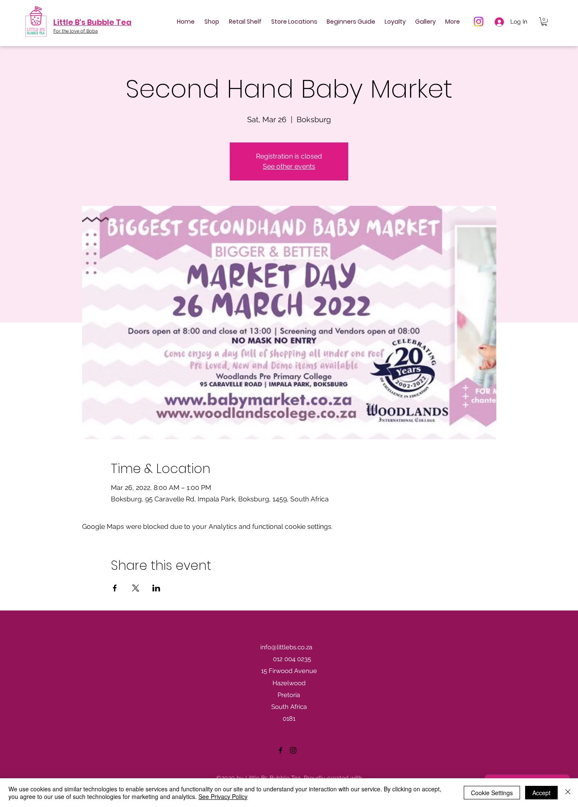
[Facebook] (280, 750)
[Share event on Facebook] (115, 588)
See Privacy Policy (223, 796)
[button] (544, 21)
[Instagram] (478, 21)
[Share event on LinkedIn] (156, 588)
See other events (289, 166)
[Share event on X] (136, 588)
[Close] (568, 792)
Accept (541, 792)
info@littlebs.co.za (286, 647)
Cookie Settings (492, 792)
